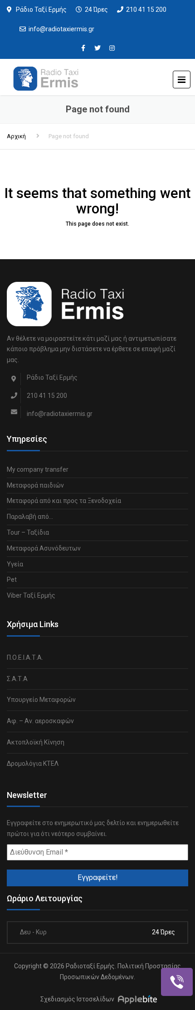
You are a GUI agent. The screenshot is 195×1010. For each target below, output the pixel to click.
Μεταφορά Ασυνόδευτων (44, 548)
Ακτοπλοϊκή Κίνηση (35, 742)
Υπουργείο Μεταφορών (41, 699)
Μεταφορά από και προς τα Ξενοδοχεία (64, 500)
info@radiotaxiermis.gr (61, 29)
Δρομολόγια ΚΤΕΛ (32, 763)
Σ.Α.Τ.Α (17, 678)
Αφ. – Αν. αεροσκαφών (40, 721)
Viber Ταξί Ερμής (31, 595)
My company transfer (37, 469)
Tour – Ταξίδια (28, 532)
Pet (12, 579)
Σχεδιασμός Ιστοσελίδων (77, 999)
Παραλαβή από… (30, 516)
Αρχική (16, 136)
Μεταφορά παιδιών (35, 485)
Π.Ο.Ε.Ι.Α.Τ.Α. (25, 657)
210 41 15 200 (146, 9)
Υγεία (15, 564)
